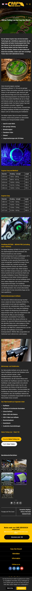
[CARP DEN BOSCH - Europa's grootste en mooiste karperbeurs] (16, 4)
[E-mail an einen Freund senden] (20, 503)
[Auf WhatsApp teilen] (11, 503)
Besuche (11, 439)
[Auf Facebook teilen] (14, 503)
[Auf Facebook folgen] (10, 568)
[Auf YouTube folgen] (22, 568)
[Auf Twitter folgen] (18, 568)
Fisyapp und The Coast (7, 511)
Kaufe (9, 444)
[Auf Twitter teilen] (17, 503)
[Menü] (30, 4)
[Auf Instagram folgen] (14, 568)
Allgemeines (16, 17)
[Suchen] (27, 4)
